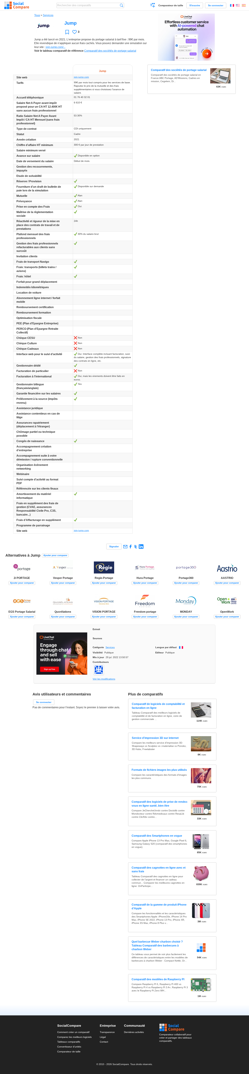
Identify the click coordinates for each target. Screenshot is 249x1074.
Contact (104, 1041)
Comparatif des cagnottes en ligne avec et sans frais (158, 869)
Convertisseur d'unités (69, 1046)
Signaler (114, 546)
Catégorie (98, 647)
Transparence (107, 1032)
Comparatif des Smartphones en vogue (157, 835)
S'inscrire (194, 5)
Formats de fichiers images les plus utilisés (159, 769)
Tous (37, 15)
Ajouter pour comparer (55, 555)
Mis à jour (98, 657)
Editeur (159, 652)
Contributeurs (101, 662)
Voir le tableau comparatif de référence (59, 50)
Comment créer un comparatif (73, 1032)
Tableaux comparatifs (68, 1041)
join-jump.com (81, 77)
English (238, 5)
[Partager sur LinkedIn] (141, 546)
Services (48, 15)
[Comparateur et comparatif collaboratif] (17, 5)
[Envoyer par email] (125, 546)
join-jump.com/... (55, 47)
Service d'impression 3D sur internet (155, 737)
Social (175, 1027)
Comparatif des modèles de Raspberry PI (158, 979)
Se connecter (215, 5)
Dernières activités (134, 1032)
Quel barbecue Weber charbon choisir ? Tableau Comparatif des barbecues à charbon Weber (157, 945)
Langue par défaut (166, 647)
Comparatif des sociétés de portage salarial (110, 50)
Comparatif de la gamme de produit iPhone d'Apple (159, 906)
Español (244, 5)
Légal (103, 1037)
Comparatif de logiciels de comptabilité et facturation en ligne (158, 706)
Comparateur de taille (170, 5)
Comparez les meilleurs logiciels (74, 1037)
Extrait (96, 629)
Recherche (121, 5)
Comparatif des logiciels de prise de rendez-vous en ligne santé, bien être (160, 803)
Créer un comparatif (153, 6)
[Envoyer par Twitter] (135, 546)
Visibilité (98, 652)
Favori (67, 32)
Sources (97, 638)
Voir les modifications (104, 679)
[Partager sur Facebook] (130, 546)
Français (232, 5)
